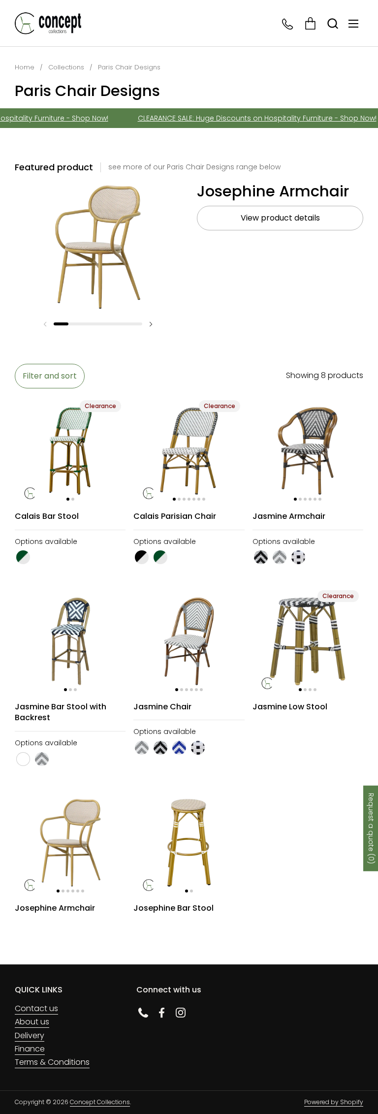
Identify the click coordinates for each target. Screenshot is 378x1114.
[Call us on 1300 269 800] (288, 23)
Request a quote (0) (371, 828)
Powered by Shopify (333, 1102)
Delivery (29, 1035)
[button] (332, 23)
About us (32, 1021)
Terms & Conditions (52, 1062)
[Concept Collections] (48, 23)
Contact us (36, 1008)
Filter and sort (50, 376)
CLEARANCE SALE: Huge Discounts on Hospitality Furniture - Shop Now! (249, 118)
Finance (30, 1048)
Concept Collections (100, 1102)
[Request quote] (310, 23)
